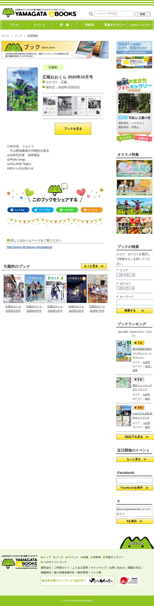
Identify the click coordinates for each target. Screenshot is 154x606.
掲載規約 (46, 572)
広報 (64, 82)
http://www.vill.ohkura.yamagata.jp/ (29, 247)
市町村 (89, 24)
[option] (134, 111)
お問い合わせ (117, 567)
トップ (47, 557)
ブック (14, 24)
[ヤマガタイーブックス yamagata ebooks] (39, 12)
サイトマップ (98, 567)
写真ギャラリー (114, 24)
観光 (147, 398)
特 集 (64, 24)
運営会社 (46, 567)
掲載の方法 (134, 567)
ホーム (5, 35)
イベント (39, 24)
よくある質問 (80, 567)
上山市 (146, 423)
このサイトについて (140, 26)
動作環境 (83, 572)
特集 (85, 557)
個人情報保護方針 (64, 572)
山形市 (146, 362)
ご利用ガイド (62, 567)
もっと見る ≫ (94, 266)
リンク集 (96, 572)
